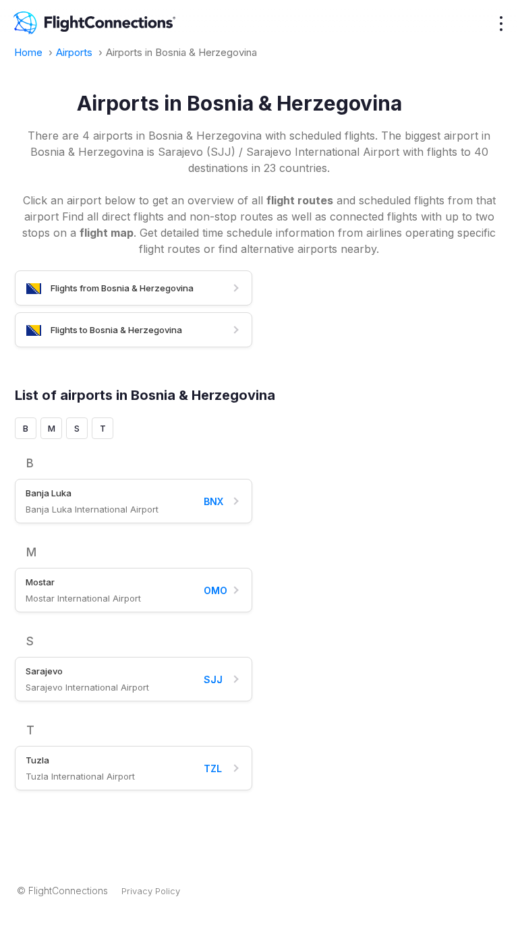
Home (29, 52)
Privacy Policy (150, 890)
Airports (75, 52)
